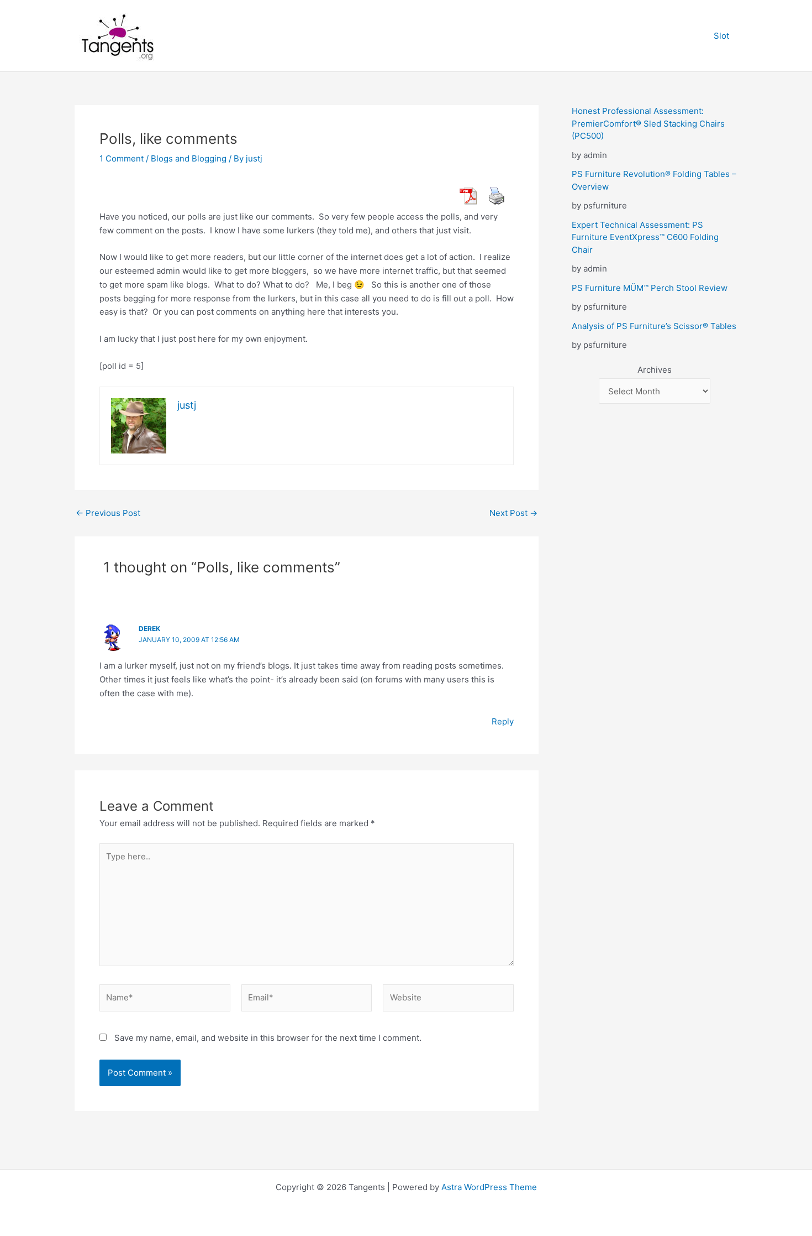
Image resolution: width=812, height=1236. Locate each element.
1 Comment (121, 158)
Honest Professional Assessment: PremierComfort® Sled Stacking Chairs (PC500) (648, 123)
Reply (503, 721)
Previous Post (108, 513)
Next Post (513, 513)
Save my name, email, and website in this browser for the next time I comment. (267, 1037)
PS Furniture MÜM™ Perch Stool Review (649, 288)
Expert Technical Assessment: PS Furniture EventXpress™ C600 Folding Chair (645, 237)
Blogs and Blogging (188, 158)
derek (149, 628)
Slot (721, 35)
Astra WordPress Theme (489, 1187)
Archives (654, 369)
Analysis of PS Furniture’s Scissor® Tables (654, 326)
